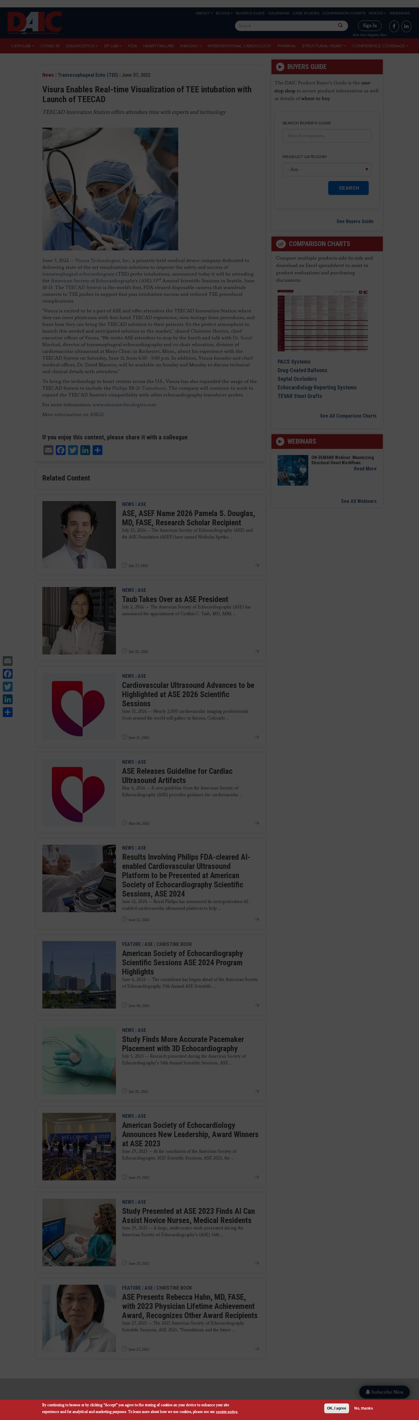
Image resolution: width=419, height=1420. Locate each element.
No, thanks (363, 1408)
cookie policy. (227, 1411)
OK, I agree (336, 1408)
